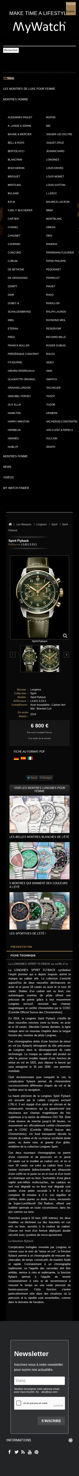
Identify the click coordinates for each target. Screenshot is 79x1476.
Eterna (13, 328)
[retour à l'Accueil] (10, 524)
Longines (52, 159)
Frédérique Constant (23, 354)
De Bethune (16, 269)
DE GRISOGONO (18, 277)
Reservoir (53, 328)
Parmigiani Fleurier (60, 252)
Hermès (13, 438)
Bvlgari (13, 193)
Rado (50, 294)
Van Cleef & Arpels (59, 430)
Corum (12, 261)
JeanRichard (55, 151)
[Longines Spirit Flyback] (29, 658)
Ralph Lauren (56, 311)
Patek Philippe (56, 261)
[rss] (22, 1452)
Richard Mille (56, 337)
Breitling (14, 185)
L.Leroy (51, 193)
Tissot (50, 396)
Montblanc (54, 218)
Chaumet (14, 235)
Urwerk (52, 413)
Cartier (13, 218)
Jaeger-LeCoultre (59, 134)
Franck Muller (18, 345)
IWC (48, 125)
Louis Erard (54, 168)
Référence (14, 544)
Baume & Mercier (20, 134)
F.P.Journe (15, 362)
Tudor (50, 404)
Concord (14, 252)
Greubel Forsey (19, 396)
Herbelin (14, 430)
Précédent (13, 655)
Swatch (51, 379)
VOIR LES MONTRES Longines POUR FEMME (39, 789)
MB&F (49, 210)
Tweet (33, 777)
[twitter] (15, 1452)
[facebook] (9, 1452)
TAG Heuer (53, 387)
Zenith (50, 446)
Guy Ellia (14, 404)
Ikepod (51, 117)
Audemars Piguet (20, 117)
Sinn (49, 370)
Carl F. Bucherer (20, 210)
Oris (49, 235)
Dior (11, 294)
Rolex (50, 354)
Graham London (19, 387)
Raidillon (53, 303)
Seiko (50, 362)
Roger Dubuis (56, 345)
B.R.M (11, 201)
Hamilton (14, 413)
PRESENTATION (21, 946)
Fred (11, 337)
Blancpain (15, 159)
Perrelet (53, 277)
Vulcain (51, 438)
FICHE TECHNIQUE (23, 955)
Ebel (11, 320)
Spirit (33, 693)
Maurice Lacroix (58, 201)
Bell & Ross (16, 142)
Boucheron (16, 168)
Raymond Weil (56, 320)
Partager (46, 777)
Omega (50, 227)
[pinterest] (35, 1452)
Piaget (50, 286)
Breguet (14, 176)
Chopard (14, 244)
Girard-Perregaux (21, 370)
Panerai (51, 244)
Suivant (66, 654)
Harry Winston (18, 421)
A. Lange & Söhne (19, 125)
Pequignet (53, 269)
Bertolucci (16, 151)
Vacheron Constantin (61, 421)
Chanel (13, 227)
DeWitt (12, 286)
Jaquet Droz (55, 142)
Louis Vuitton (55, 185)
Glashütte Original (22, 379)
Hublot (13, 446)
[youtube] (29, 1452)
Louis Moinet (55, 176)
